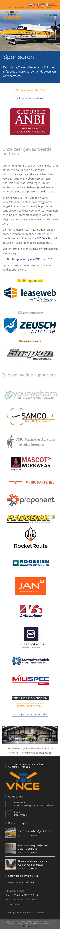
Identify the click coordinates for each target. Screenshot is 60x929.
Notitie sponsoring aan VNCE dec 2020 (30, 259)
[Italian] (47, 4)
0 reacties (34, 835)
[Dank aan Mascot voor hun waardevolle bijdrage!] (10, 864)
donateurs (49, 191)
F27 (39, 238)
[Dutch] (30, 4)
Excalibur (46, 238)
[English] (35, 4)
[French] (39, 4)
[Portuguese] (51, 4)
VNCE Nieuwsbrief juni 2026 (34, 831)
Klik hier (30, 882)
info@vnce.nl (21, 814)
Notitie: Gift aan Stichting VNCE (30, 698)
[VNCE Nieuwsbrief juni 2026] (10, 833)
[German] (43, 4)
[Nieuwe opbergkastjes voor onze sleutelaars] (10, 848)
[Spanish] (55, 4)
